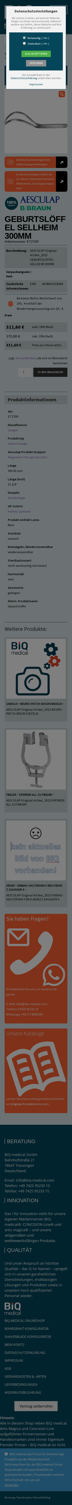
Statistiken (34, 43)
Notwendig (34, 38)
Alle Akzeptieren (36, 54)
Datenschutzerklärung (24, 78)
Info (45, 38)
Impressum (36, 84)
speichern (36, 63)
